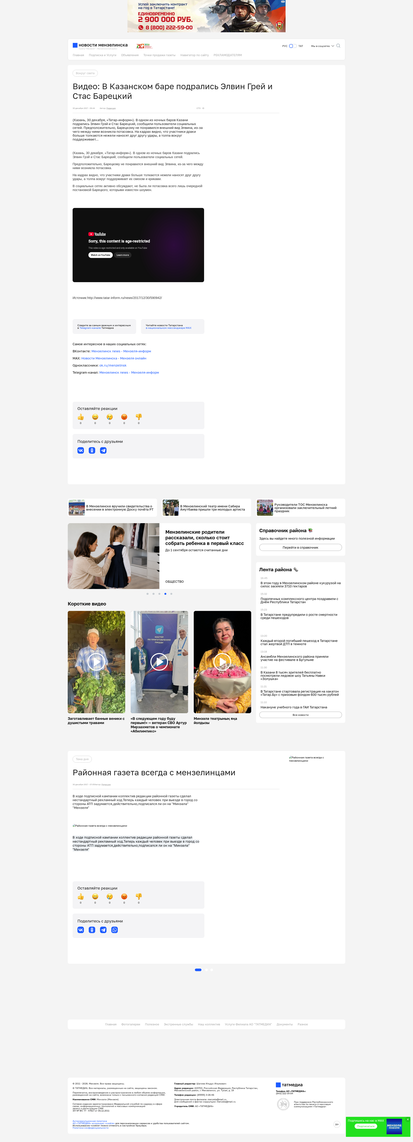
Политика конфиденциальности (91, 1127)
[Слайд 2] (153, 594)
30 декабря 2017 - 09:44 (84, 108)
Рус (284, 46)
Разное (303, 1024)
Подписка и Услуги (102, 55)
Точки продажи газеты (159, 55)
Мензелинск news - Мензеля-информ (121, 351)
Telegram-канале (90, 327)
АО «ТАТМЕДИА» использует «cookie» (94, 1123)
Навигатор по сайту (194, 55)
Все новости (301, 714)
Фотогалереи (130, 1024)
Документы (285, 1024)
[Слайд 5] (171, 594)
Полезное (152, 1024)
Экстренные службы (178, 1024)
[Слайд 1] (147, 594)
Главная (78, 55)
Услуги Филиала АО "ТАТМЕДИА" (248, 1024)
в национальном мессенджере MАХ (168, 327)
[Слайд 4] (165, 594)
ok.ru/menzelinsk (112, 365)
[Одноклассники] (92, 450)
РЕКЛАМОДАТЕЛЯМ (228, 55)
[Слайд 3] (159, 594)
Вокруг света (85, 73)
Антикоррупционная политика (90, 1121)
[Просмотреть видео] (96, 662)
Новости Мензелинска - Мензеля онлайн (113, 358)
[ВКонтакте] (80, 450)
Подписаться (366, 1126)
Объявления (130, 55)
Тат (300, 46)
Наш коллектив (209, 1024)
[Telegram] (103, 450)
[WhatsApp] (114, 930)
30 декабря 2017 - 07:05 (84, 784)
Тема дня (82, 759)
